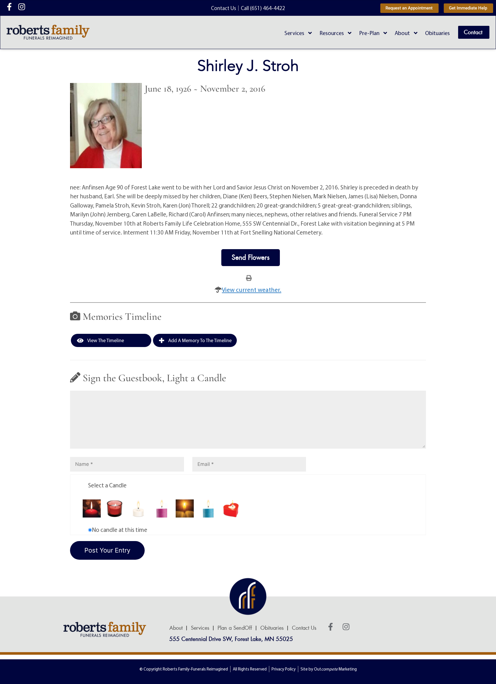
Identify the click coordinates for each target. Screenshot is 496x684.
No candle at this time (119, 529)
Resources (331, 32)
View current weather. (251, 290)
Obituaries (437, 32)
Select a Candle (107, 485)
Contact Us (304, 628)
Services (294, 32)
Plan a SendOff (235, 628)
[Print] (249, 277)
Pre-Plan (369, 32)
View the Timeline (105, 340)
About (402, 32)
